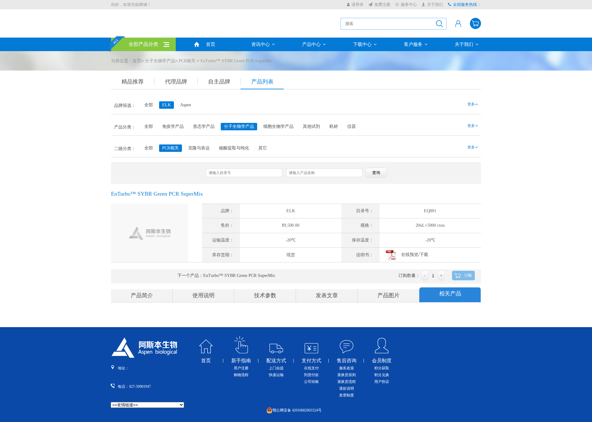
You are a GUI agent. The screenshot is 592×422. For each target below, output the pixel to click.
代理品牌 (176, 82)
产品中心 (311, 44)
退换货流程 (346, 381)
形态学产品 (204, 126)
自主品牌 (219, 82)
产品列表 (262, 82)
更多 (471, 104)
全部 (148, 105)
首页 (210, 44)
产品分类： (125, 127)
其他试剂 (311, 126)
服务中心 (409, 4)
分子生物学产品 (160, 61)
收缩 (587, 101)
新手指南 (241, 361)
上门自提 (276, 368)
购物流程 (241, 375)
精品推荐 (132, 82)
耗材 (333, 126)
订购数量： (409, 275)
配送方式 (276, 361)
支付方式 (311, 361)
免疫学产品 (173, 126)
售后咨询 (346, 361)
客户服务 (413, 44)
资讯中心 (260, 44)
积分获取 (381, 368)
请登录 (358, 4)
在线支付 (311, 368)
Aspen (185, 105)
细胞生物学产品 (278, 126)
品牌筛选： (125, 105)
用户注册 (241, 368)
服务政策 (346, 368)
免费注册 (382, 4)
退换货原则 (346, 375)
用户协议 (381, 381)
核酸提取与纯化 (234, 148)
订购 (468, 275)
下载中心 (362, 44)
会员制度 (382, 361)
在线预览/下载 (414, 254)
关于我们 (435, 4)
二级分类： (125, 148)
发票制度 (346, 395)
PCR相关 (187, 61)
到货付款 (311, 375)
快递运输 (276, 375)
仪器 (351, 126)
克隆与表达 (199, 148)
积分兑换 (381, 375)
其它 (262, 148)
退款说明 (346, 388)
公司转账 (311, 381)
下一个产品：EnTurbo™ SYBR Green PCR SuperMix (226, 275)
